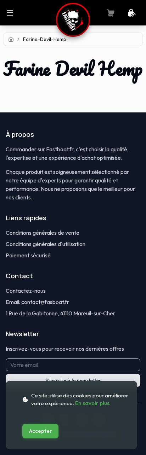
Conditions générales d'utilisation (45, 243)
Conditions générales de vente (42, 232)
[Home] (11, 39)
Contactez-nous (26, 290)
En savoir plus (92, 403)
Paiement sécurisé (28, 255)
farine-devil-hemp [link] (44, 39)
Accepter (40, 431)
